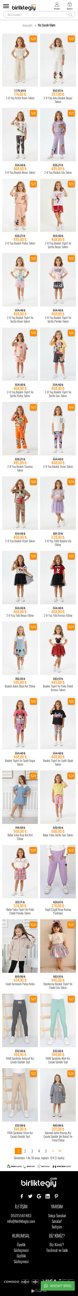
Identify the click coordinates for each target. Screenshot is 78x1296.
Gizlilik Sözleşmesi (21, 1258)
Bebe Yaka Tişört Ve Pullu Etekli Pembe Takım (20, 911)
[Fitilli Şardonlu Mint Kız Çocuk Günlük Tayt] (58, 1020)
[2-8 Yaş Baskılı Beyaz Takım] (20, 134)
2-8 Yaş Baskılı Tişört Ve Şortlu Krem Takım (20, 319)
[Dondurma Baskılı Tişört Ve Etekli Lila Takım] (58, 946)
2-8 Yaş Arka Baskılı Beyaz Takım (58, 99)
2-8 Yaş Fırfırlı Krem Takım (20, 98)
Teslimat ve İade (57, 1250)
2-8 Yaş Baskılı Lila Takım (58, 172)
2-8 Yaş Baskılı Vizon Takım (58, 466)
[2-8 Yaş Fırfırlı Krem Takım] (20, 60)
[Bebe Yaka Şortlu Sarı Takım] (58, 797)
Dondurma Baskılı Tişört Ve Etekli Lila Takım (58, 985)
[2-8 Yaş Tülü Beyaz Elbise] (20, 577)
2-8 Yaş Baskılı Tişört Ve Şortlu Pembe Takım (58, 319)
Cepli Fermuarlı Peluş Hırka (20, 984)
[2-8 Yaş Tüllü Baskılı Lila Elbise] (58, 503)
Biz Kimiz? (57, 1244)
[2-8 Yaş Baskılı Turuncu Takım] (20, 429)
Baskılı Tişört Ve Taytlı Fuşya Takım (20, 762)
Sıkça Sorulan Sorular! (57, 1218)
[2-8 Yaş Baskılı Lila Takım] (58, 134)
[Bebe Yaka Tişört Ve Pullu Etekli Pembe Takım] (20, 871)
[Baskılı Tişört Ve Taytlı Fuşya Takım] (20, 723)
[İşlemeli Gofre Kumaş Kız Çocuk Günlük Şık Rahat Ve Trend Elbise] (58, 1095)
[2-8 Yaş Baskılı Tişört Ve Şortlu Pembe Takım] (58, 280)
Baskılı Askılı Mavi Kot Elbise (20, 686)
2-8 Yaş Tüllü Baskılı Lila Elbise (58, 542)
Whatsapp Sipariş (60, 1285)
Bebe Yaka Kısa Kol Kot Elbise (20, 836)
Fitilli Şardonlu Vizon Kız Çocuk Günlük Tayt (20, 1134)
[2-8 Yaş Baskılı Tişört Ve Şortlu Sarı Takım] (58, 354)
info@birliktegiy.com (21, 1221)
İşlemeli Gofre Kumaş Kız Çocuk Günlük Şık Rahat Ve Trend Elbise (58, 1136)
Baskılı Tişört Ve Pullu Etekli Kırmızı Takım (58, 688)
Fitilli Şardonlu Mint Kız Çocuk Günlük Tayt (58, 1060)
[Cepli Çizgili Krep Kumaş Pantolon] (58, 871)
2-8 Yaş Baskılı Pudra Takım (20, 243)
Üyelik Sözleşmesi (21, 1247)
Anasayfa (27, 25)
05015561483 (21, 1215)
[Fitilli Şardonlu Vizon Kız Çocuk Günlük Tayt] (20, 1095)
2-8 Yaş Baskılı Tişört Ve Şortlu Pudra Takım (20, 394)
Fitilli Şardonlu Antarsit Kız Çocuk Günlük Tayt (20, 1060)
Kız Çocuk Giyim (46, 25)
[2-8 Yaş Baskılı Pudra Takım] (20, 205)
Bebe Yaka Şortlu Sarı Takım (58, 835)
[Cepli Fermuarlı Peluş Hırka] (20, 946)
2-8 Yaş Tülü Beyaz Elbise (20, 615)
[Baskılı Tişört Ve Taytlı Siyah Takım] (58, 723)
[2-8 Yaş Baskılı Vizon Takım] (58, 429)
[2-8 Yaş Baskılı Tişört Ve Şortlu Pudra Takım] (20, 354)
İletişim (57, 1227)
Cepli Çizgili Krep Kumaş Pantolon (58, 911)
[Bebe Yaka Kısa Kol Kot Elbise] (20, 797)
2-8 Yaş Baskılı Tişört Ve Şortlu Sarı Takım (58, 394)
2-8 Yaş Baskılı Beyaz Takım (20, 172)
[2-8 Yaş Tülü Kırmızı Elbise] (58, 577)
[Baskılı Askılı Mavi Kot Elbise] (20, 648)
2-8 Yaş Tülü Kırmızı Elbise (58, 615)
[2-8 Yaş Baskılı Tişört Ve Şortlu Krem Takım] (20, 280)
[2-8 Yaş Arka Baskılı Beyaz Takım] (58, 60)
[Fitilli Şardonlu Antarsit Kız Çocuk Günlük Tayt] (20, 1020)
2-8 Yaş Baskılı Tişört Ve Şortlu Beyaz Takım (58, 245)
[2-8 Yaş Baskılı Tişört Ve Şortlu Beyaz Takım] (58, 205)
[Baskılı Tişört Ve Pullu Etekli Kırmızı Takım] (58, 648)
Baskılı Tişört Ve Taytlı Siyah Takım (58, 762)
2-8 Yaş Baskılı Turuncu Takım (20, 468)
